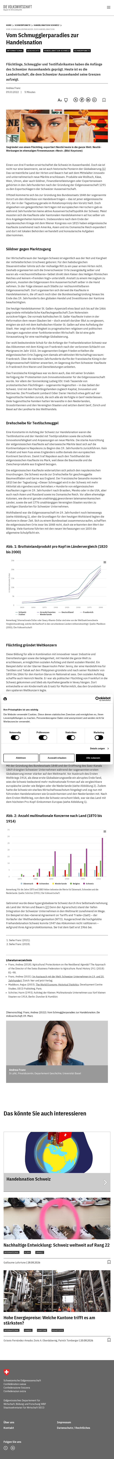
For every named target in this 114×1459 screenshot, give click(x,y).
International (15, 50)
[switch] (43, 737)
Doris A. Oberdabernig (45, 1340)
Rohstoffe (57, 1330)
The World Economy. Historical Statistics (57, 984)
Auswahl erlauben (57, 758)
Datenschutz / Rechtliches (74, 1428)
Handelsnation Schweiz (46, 25)
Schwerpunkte (22, 25)
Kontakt (9, 1428)
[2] (47, 907)
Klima (27, 1252)
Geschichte (33, 50)
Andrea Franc (13, 88)
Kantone (42, 1330)
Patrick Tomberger (68, 1340)
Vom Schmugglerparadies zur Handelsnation (30, 29)
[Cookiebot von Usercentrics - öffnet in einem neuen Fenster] (98, 699)
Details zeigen (97, 748)
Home (8, 25)
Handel (28, 1330)
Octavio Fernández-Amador (18, 1340)
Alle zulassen (93, 758)
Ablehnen (21, 758)
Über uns (9, 1422)
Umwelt (39, 1252)
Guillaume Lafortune (15, 1262)
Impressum (64, 1422)
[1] (104, 169)
